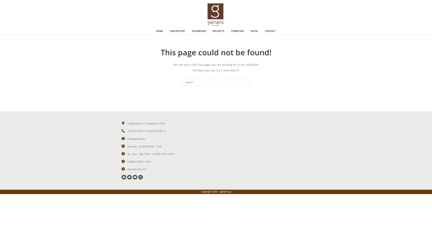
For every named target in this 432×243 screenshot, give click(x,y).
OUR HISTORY (177, 31)
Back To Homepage (216, 99)
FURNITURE (237, 31)
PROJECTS (218, 31)
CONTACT (270, 31)
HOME (159, 31)
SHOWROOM (199, 31)
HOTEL (254, 31)
